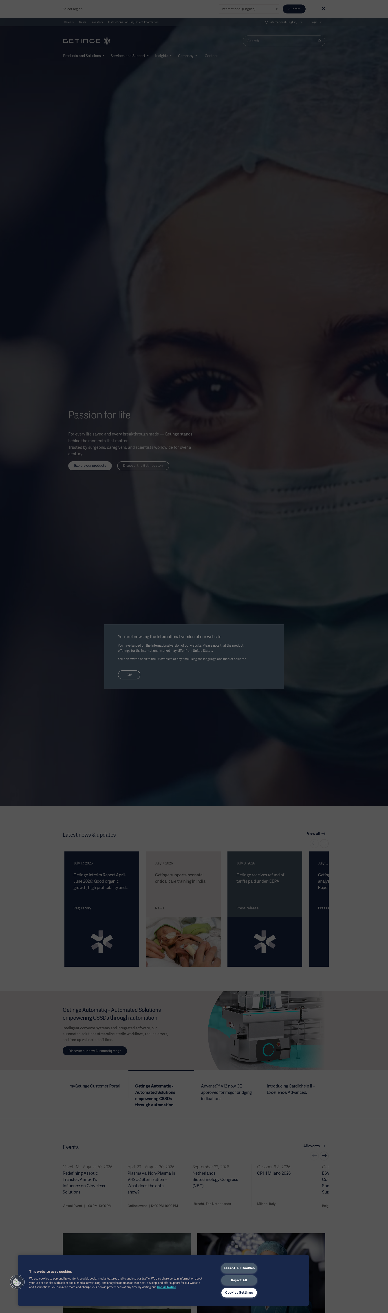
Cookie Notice (166, 1287)
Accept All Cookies (239, 1268)
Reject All (239, 1280)
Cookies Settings (239, 1293)
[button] (17, 1282)
